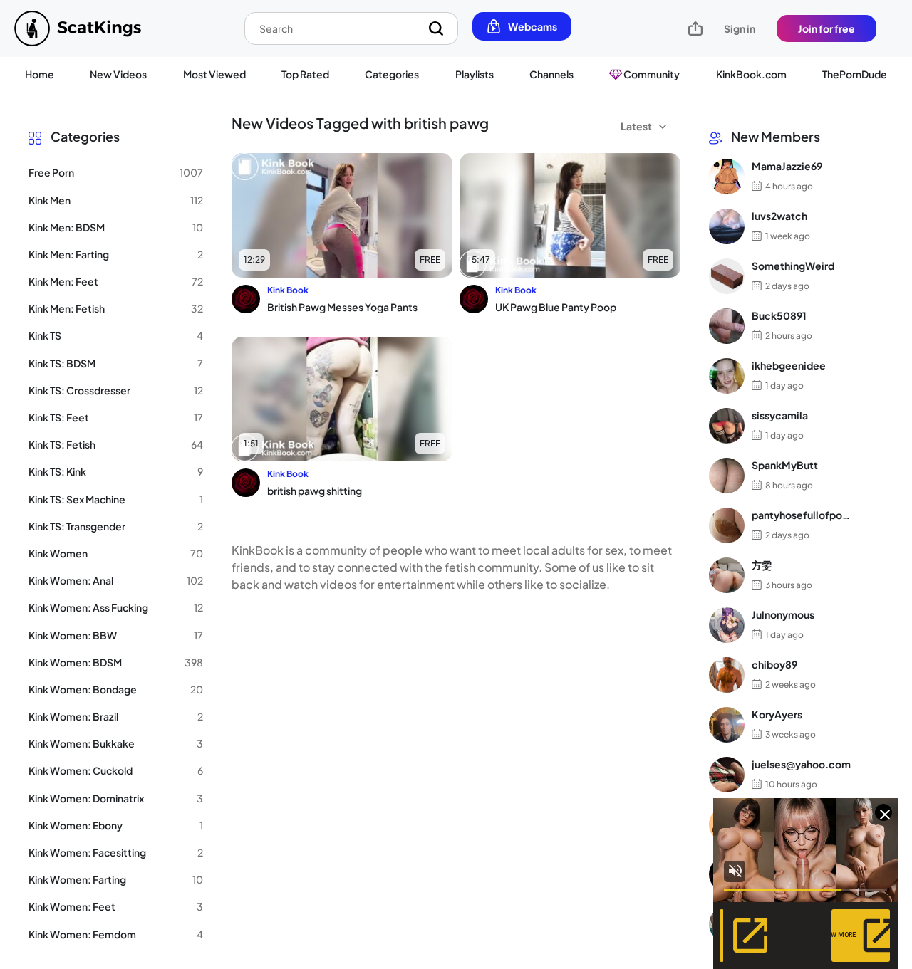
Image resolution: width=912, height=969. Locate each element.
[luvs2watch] (727, 226)
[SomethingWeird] (727, 276)
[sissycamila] (727, 426)
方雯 (762, 565)
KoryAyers (777, 714)
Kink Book (288, 290)
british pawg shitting (314, 490)
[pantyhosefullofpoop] (727, 525)
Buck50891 (779, 316)
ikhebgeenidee (789, 366)
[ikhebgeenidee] (727, 376)
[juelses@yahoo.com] (727, 774)
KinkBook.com (751, 74)
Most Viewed (214, 74)
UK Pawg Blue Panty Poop (555, 306)
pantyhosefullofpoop (801, 515)
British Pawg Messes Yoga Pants (342, 306)
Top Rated (305, 74)
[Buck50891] (727, 326)
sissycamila (780, 415)
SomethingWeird (793, 266)
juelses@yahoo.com (801, 764)
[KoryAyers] (727, 725)
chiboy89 (774, 665)
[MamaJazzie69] (727, 176)
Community (651, 74)
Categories (392, 74)
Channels (551, 74)
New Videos (118, 74)
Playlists (474, 74)
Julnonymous (783, 615)
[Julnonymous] (727, 625)
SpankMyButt (785, 465)
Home (39, 74)
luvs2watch (779, 216)
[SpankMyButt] (727, 475)
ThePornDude (854, 74)
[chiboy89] (727, 675)
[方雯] (727, 575)
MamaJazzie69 (787, 166)
